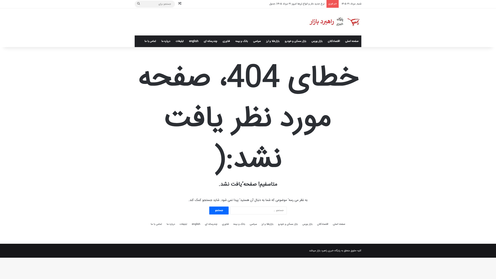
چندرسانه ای (210, 41)
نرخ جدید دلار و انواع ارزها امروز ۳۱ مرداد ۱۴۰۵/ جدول (297, 4)
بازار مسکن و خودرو (295, 41)
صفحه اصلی (352, 41)
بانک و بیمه (241, 41)
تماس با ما (150, 41)
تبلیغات (180, 41)
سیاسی (257, 41)
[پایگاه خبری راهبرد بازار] (334, 22)
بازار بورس (317, 41)
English (193, 41)
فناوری (226, 41)
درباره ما (165, 41)
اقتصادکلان (334, 41)
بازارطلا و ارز (272, 41)
